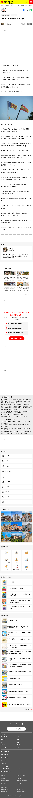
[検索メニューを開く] (26, 2)
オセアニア (8, 471)
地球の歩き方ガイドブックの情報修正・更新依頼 (14, 416)
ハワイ (7, 476)
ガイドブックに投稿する (22, 780)
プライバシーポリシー (22, 775)
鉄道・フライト (16, 569)
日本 (6, 502)
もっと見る (27, 709)
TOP (2, 5)
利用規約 (3, 778)
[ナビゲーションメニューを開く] (31, 2)
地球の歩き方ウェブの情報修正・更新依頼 (13, 414)
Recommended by (22, 294)
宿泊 (27, 555)
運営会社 (3, 775)
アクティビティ (6, 569)
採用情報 (3, 783)
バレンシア (17, 5)
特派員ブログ (24, 5)
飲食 (6, 555)
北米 (6, 461)
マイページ (21, 768)
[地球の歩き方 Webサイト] (7, 2)
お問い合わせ (20, 783)
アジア (7, 486)
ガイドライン (20, 778)
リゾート (7, 481)
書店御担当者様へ (5, 780)
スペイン (12, 5)
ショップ (27, 569)
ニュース (3, 760)
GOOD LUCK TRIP (5, 771)
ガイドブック (4, 757)
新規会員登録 (6, 768)
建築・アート (16, 555)
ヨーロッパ (6, 5)
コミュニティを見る (16, 338)
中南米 (7, 466)
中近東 (7, 491)
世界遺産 (16, 562)
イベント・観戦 (6, 562)
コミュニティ (4, 766)
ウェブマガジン (5, 751)
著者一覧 (3, 763)
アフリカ (7, 497)
